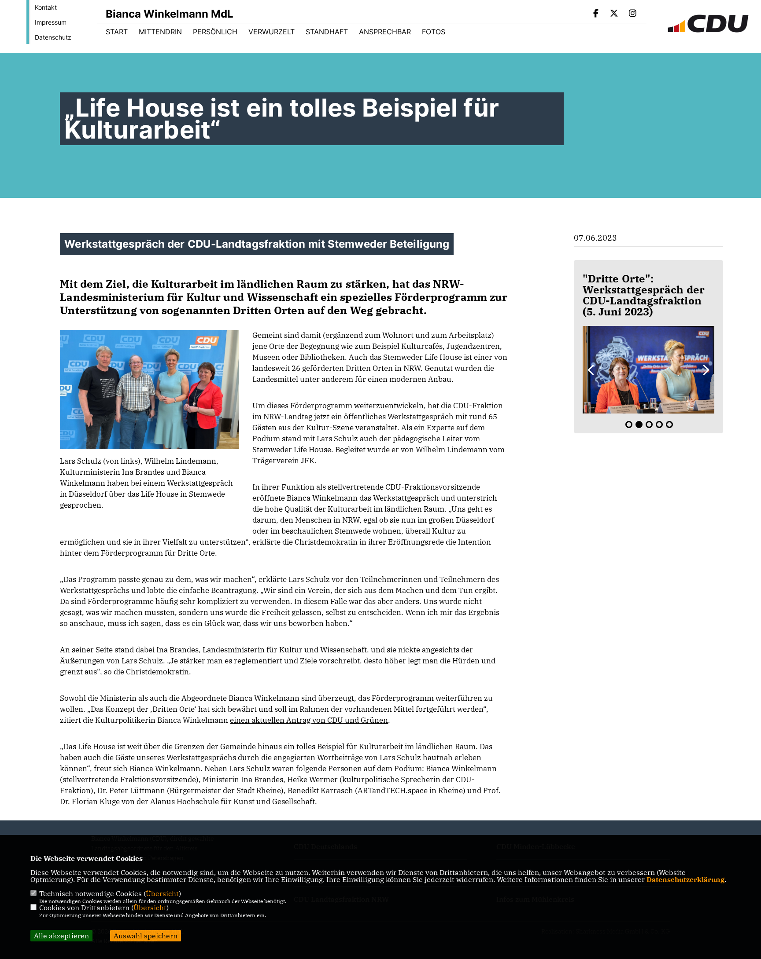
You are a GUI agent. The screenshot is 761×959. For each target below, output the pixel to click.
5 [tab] (669, 424)
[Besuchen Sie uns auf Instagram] (632, 14)
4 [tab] (659, 424)
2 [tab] (639, 424)
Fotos (433, 31)
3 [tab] (649, 424)
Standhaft (327, 31)
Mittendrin (160, 31)
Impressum (50, 22)
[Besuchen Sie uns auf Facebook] (596, 14)
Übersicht (162, 893)
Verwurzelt (271, 31)
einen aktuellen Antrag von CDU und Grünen (309, 720)
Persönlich (215, 31)
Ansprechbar (385, 31)
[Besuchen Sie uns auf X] (614, 14)
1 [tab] (628, 424)
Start (117, 31)
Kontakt (46, 7)
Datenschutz (53, 37)
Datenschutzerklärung (685, 879)
